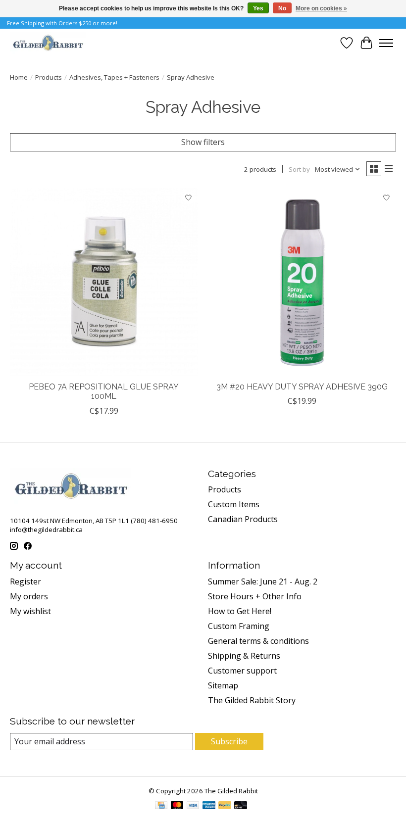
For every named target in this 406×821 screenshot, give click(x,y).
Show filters (203, 142)
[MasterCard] (177, 806)
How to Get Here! (239, 611)
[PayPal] (224, 806)
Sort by (299, 169)
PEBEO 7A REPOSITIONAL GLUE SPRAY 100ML (104, 391)
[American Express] (209, 806)
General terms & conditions (258, 640)
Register (25, 581)
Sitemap (223, 685)
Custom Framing (238, 626)
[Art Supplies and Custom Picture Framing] (48, 43)
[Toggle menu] (386, 43)
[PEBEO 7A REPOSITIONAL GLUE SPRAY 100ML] (104, 282)
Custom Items (233, 504)
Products (48, 77)
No (282, 8)
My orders (29, 596)
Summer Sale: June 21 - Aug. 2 (262, 581)
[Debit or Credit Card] (240, 806)
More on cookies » (321, 8)
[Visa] (193, 806)
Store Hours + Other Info (255, 596)
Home (19, 77)
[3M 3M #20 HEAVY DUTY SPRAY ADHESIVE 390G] (302, 282)
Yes (258, 8)
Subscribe (229, 741)
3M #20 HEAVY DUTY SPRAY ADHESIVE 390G (302, 386)
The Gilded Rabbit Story (252, 700)
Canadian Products (243, 519)
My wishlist (30, 611)
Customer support (242, 670)
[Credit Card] (161, 806)
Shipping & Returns (244, 655)
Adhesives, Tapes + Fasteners (114, 77)
